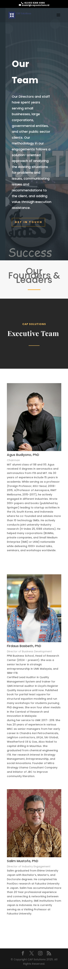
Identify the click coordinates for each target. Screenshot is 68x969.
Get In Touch (28, 222)
